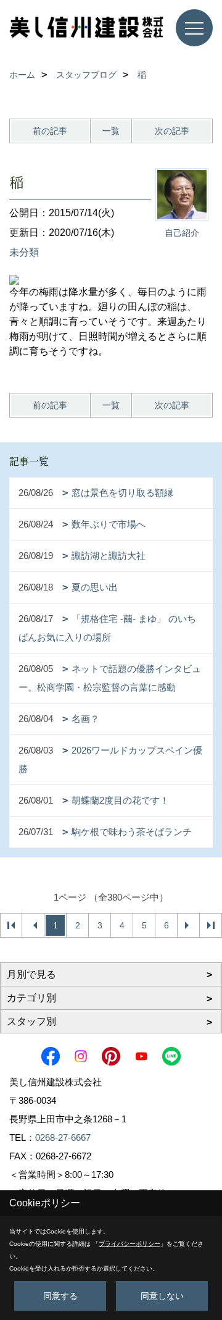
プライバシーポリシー (129, 1243)
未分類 (24, 252)
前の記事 (50, 131)
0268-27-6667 (63, 1137)
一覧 (111, 131)
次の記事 (172, 131)
